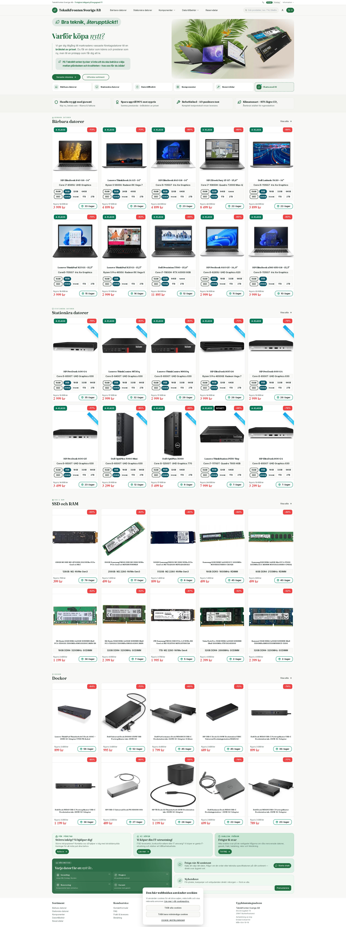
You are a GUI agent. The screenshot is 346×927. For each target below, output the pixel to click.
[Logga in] (282, 10)
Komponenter (166, 10)
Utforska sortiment (96, 77)
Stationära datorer (142, 10)
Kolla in (60, 851)
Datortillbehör (189, 10)
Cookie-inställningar (173, 920)
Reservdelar (212, 10)
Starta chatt (284, 865)
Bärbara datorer (118, 10)
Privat (269, 2)
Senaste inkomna (64, 77)
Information (287, 2)
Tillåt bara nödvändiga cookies (173, 914)
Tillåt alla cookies (173, 908)
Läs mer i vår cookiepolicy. (176, 901)
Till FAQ (223, 851)
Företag (277, 2)
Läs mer (142, 851)
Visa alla (284, 121)
